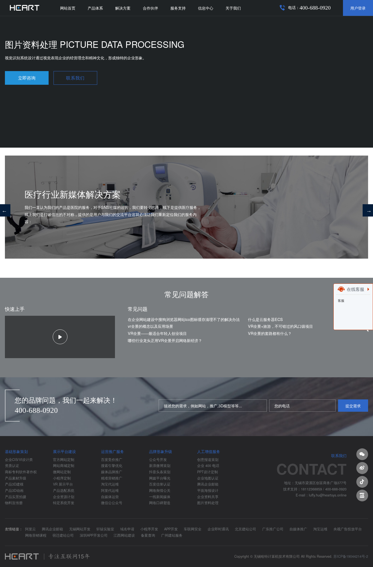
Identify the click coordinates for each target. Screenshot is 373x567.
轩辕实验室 (105, 529)
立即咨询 (26, 78)
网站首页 (67, 8)
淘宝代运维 (110, 484)
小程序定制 (62, 478)
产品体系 (95, 8)
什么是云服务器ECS (265, 319)
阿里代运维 (110, 490)
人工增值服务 (208, 451)
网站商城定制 (63, 465)
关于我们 (233, 8)
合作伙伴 (150, 8)
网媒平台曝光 (159, 478)
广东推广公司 (272, 529)
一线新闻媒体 (159, 496)
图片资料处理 (207, 502)
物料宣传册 (14, 502)
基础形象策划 (16, 451)
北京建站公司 (245, 529)
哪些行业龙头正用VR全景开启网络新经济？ (165, 340)
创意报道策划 (207, 459)
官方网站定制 (63, 459)
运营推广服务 (112, 451)
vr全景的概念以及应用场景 (150, 326)
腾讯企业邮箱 (207, 484)
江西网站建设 (124, 535)
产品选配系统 (63, 490)
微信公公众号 (111, 502)
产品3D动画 (14, 490)
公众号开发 (158, 459)
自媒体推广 (298, 529)
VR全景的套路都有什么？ (270, 333)
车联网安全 (193, 529)
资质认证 (12, 465)
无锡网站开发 (79, 529)
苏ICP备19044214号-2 (350, 556)
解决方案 (123, 8)
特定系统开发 (63, 502)
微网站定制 (62, 471)
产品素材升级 (15, 478)
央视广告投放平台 (347, 529)
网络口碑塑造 (159, 502)
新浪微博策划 (159, 465)
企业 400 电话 (208, 465)
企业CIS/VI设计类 (19, 459)
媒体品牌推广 (111, 471)
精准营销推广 (111, 478)
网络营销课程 (35, 535)
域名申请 (127, 529)
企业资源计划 (63, 496)
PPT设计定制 (207, 471)
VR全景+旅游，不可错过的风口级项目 (280, 326)
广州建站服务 (171, 535)
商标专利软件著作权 (21, 471)
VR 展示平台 (63, 484)
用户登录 (358, 8)
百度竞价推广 (111, 459)
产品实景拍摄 (15, 496)
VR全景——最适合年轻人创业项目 (157, 333)
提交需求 (353, 405)
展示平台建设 (64, 451)
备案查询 (148, 535)
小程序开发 (149, 529)
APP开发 (171, 529)
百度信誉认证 (159, 484)
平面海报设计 (207, 490)
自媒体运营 (110, 496)
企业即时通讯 (218, 529)
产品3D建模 (14, 484)
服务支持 (178, 8)
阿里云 (30, 529)
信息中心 (205, 8)
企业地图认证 (207, 478)
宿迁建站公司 (63, 535)
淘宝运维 (320, 529)
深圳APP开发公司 (94, 535)
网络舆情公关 (159, 490)
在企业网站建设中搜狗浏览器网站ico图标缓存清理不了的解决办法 (184, 319)
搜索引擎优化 (111, 465)
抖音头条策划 (159, 471)
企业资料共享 (207, 496)
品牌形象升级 (160, 451)
